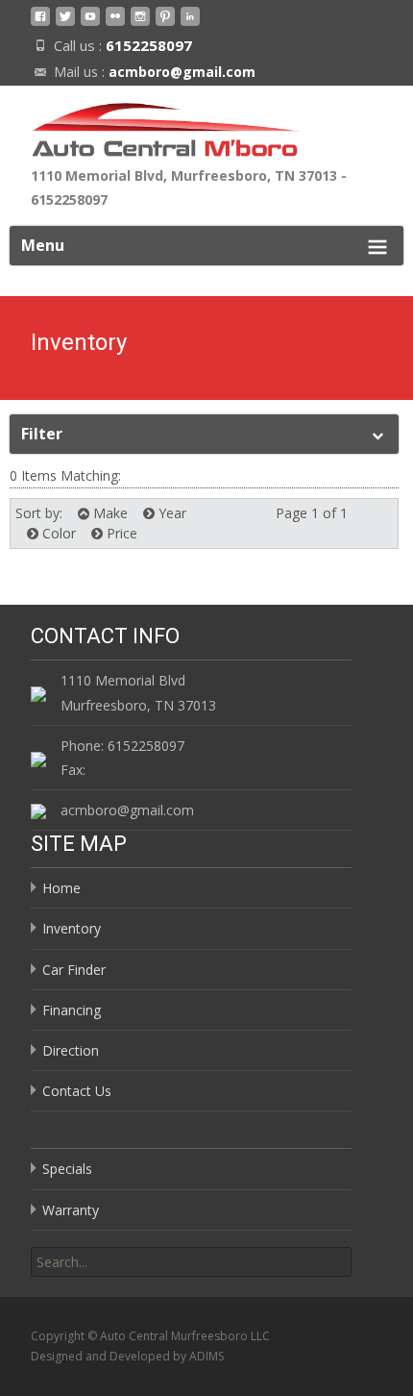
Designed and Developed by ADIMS (127, 1356)
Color (57, 533)
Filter (41, 433)
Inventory (71, 928)
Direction (70, 1050)
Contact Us (76, 1091)
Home (61, 888)
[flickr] (115, 23)
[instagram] (140, 23)
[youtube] (90, 23)
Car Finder (74, 969)
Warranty (70, 1210)
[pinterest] (165, 23)
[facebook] (40, 23)
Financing (71, 1010)
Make (108, 513)
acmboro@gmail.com (182, 71)
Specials (67, 1168)
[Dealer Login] (190, 23)
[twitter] (65, 23)
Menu (42, 245)
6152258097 (149, 45)
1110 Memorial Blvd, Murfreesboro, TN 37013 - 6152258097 (189, 187)
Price (120, 533)
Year (170, 513)
